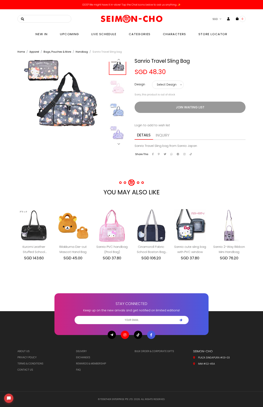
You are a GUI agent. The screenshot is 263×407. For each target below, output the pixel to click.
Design (140, 84)
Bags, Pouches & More (57, 51)
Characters (174, 34)
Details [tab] (144, 135)
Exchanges (83, 357)
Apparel (34, 51)
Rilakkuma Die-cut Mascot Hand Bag (73, 249)
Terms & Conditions (30, 363)
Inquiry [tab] (163, 135)
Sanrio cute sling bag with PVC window (190, 249)
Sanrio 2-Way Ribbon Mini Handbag (229, 249)
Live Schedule (104, 34)
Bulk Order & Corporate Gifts (154, 351)
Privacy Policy (27, 357)
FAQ (78, 369)
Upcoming (69, 34)
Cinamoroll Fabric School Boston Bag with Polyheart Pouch (151, 249)
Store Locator (212, 34)
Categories (140, 34)
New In (42, 34)
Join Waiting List (190, 107)
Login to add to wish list (152, 125)
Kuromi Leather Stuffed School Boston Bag (34, 249)
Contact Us (25, 369)
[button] (118, 60)
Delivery (81, 351)
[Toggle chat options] (8, 398)
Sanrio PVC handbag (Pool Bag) (112, 249)
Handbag (82, 51)
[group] (118, 67)
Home (21, 51)
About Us (23, 351)
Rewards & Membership (91, 363)
